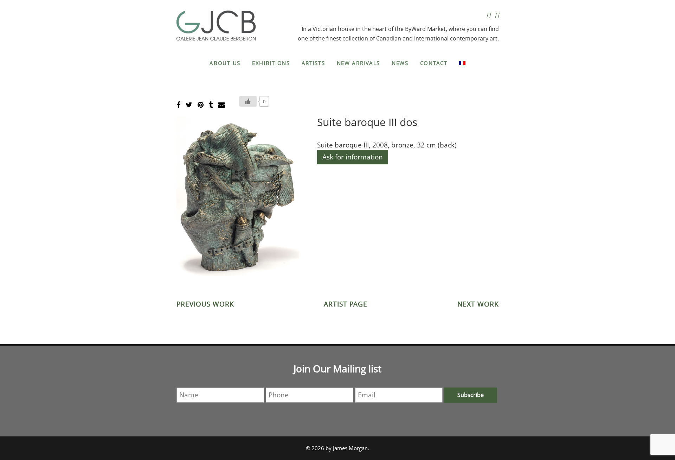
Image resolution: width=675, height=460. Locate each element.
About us (225, 63)
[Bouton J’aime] (248, 101)
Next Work (478, 304)
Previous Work (205, 304)
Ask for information (352, 157)
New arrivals (358, 63)
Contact (434, 63)
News (400, 63)
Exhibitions (271, 63)
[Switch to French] (462, 63)
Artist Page (345, 304)
